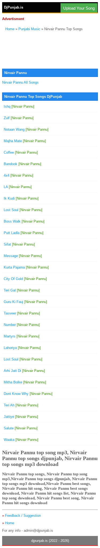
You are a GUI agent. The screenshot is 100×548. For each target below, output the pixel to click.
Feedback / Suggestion (23, 516)
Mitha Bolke (25, 382)
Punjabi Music (29, 29)
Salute (21, 428)
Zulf (19, 118)
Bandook (22, 164)
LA (18, 187)
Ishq (19, 106)
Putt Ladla (23, 233)
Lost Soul (23, 210)
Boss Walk (24, 221)
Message (23, 256)
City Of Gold (25, 279)
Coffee (21, 152)
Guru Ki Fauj (25, 302)
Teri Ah (21, 405)
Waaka (21, 440)
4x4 (18, 175)
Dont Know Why (28, 394)
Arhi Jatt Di (24, 371)
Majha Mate (25, 141)
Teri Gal (22, 290)
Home (9, 29)
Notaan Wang (26, 129)
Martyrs (21, 336)
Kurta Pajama (26, 267)
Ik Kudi (21, 198)
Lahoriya (22, 348)
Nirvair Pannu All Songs (20, 82)
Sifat (19, 244)
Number (22, 325)
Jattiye (21, 417)
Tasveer (22, 313)
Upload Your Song (79, 8)
